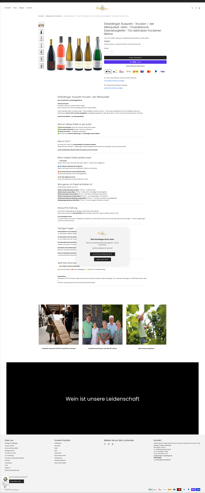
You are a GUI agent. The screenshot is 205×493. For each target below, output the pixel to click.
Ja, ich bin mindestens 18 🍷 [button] (102, 254)
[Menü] (8, 477)
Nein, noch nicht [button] (102, 259)
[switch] (5, 487)
